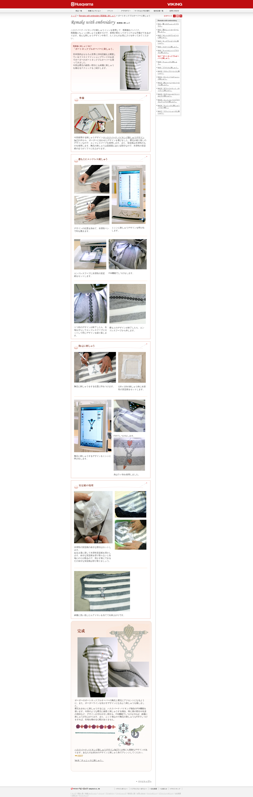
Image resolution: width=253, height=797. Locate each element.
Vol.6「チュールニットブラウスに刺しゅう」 (168, 51)
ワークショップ (121, 793)
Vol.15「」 (169, 101)
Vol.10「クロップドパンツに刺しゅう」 (169, 72)
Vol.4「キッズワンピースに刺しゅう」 (168, 42)
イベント (101, 793)
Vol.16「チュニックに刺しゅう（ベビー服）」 (169, 106)
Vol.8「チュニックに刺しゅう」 (167, 63)
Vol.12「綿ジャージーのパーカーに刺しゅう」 (169, 83)
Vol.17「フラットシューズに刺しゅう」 (169, 112)
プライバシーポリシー (166, 793)
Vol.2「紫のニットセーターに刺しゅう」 (168, 30)
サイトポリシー (152, 793)
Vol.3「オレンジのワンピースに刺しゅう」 (168, 36)
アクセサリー (110, 793)
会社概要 (178, 793)
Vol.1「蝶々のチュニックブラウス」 (168, 25)
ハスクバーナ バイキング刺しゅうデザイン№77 (97, 749)
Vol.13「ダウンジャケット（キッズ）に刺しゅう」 (169, 89)
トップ (74, 16)
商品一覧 (80, 793)
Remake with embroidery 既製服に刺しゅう (97, 16)
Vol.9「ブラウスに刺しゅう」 (168, 67)
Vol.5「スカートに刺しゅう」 (168, 47)
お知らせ (75, 795)
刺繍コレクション (91, 793)
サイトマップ (83, 795)
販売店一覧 (131, 793)
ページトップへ (144, 781)
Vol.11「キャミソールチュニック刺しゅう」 (169, 78)
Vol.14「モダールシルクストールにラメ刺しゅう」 (169, 95)
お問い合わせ (141, 793)
